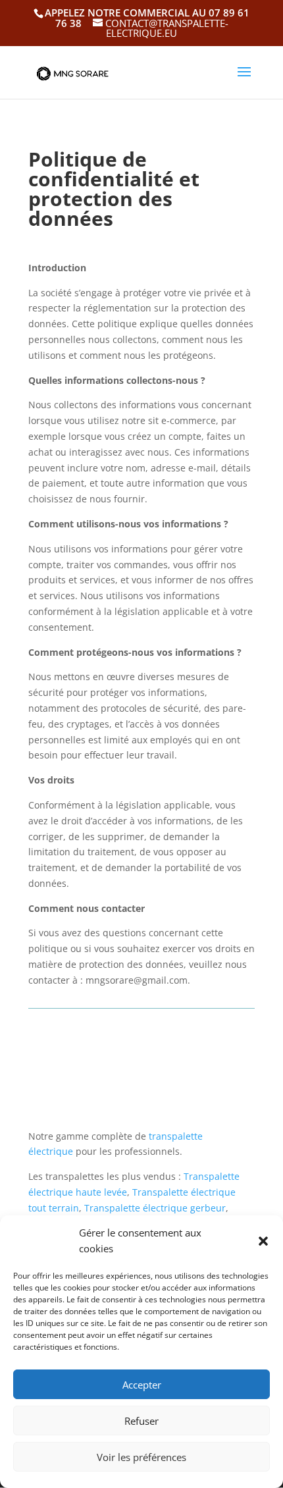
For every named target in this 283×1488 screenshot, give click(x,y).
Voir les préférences (141, 1457)
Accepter (141, 1384)
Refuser (141, 1420)
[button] (263, 1241)
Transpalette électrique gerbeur (155, 1208)
